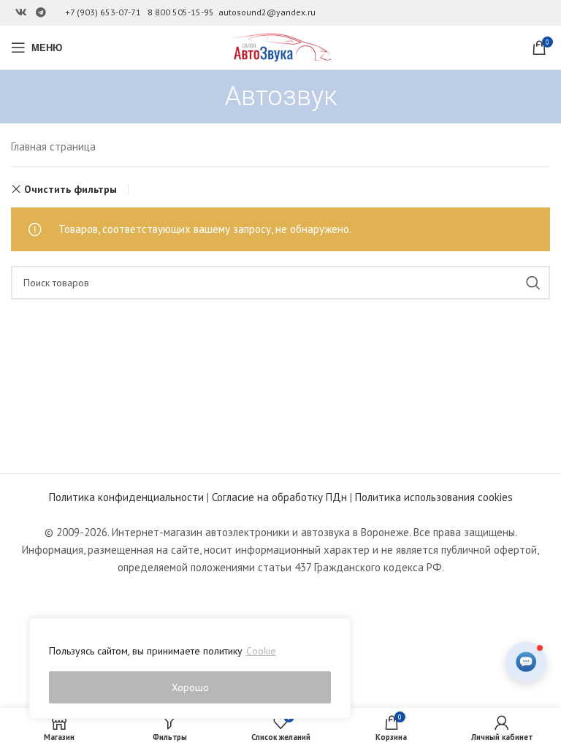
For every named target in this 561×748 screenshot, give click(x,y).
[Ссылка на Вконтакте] (21, 13)
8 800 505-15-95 (181, 12)
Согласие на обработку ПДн (279, 497)
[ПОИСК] (533, 282)
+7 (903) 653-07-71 (103, 12)
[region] (190, 668)
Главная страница (53, 146)
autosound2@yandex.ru (267, 12)
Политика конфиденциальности (126, 497)
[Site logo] (280, 46)
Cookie (261, 650)
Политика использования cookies (434, 497)
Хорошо (190, 687)
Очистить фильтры (70, 189)
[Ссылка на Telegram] (40, 13)
